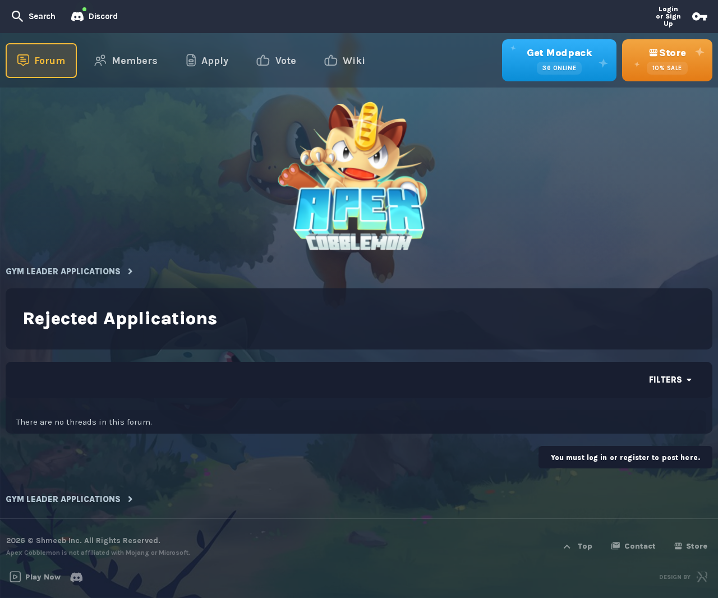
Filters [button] (665, 380)
